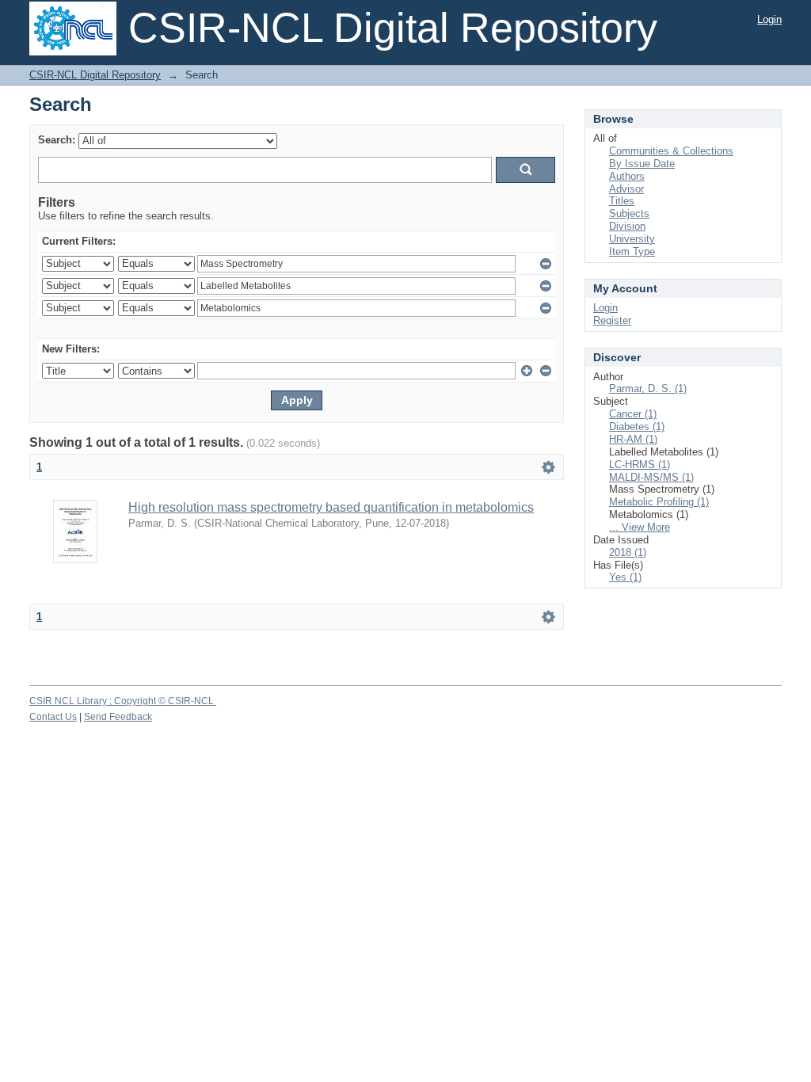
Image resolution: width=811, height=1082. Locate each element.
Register (612, 320)
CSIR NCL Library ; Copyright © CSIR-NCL (122, 701)
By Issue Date (642, 164)
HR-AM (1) (633, 439)
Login (769, 19)
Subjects (629, 213)
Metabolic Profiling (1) (659, 502)
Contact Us (53, 716)
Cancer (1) (633, 414)
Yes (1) (625, 577)
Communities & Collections (671, 151)
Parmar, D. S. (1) (648, 388)
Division (627, 226)
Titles (621, 201)
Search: (56, 140)
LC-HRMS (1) (639, 465)
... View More (639, 527)
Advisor (626, 189)
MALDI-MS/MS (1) (651, 477)
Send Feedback (118, 716)
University (632, 239)
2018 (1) (627, 552)
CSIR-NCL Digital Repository (95, 75)
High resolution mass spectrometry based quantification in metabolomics (331, 507)
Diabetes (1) (636, 426)
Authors (627, 176)
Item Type (632, 251)
